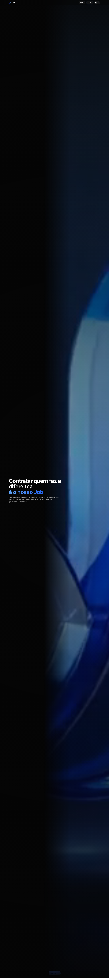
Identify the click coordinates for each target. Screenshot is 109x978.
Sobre (81, 2)
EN (98, 2)
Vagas (89, 2)
